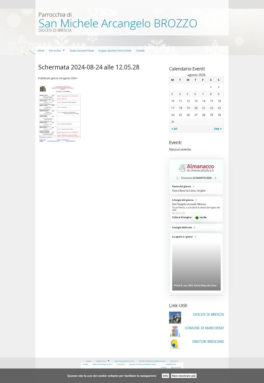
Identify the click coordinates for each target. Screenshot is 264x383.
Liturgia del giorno (196, 209)
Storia (163, 368)
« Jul (174, 128)
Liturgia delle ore (196, 227)
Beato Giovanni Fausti (82, 50)
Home (41, 50)
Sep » (218, 128)
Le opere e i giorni (196, 263)
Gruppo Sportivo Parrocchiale (114, 50)
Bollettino (176, 368)
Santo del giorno (196, 188)
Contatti (140, 50)
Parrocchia (55, 50)
